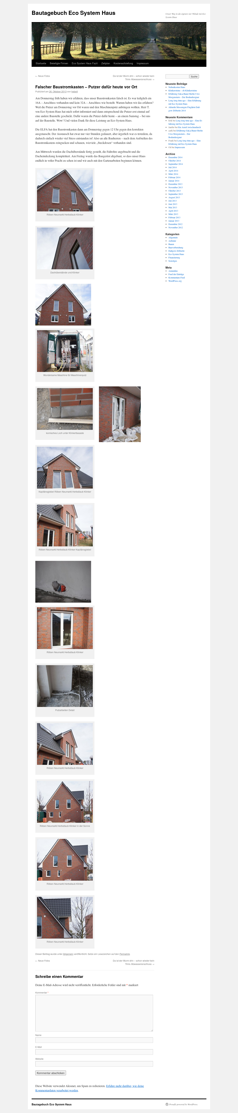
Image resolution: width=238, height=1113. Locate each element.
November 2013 (175, 187)
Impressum (143, 63)
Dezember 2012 (175, 224)
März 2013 (173, 214)
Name (38, 1035)
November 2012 (175, 227)
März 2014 (173, 173)
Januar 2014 (173, 180)
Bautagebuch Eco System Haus (73, 13)
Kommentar (42, 992)
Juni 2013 (172, 203)
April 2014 (173, 170)
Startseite (41, 63)
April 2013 (173, 210)
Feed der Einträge (176, 274)
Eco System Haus (176, 254)
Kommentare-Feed (176, 277)
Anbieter (172, 240)
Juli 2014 (172, 167)
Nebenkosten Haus (176, 87)
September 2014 (175, 163)
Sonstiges (172, 260)
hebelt (74, 91)
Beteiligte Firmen (59, 63)
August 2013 (174, 197)
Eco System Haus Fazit (85, 63)
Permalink (125, 953)
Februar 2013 (174, 217)
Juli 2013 (172, 200)
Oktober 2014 (174, 160)
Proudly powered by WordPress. (183, 1104)
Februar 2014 (174, 177)
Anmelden (173, 270)
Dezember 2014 (175, 157)
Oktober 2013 (174, 190)
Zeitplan (105, 63)
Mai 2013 (172, 207)
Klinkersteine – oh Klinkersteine (182, 90)
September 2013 (175, 193)
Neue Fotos (42, 75)
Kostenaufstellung (123, 63)
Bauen (171, 244)
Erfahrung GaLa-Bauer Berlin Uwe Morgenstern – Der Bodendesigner (185, 134)
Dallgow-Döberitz (176, 250)
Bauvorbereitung (175, 247)
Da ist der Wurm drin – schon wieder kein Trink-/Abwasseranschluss (133, 77)
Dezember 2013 (175, 183)
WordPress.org (175, 280)
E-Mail (38, 1046)
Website (39, 1058)
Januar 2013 (173, 220)
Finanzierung (174, 257)
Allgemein (68, 953)
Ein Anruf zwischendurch (189, 127)
